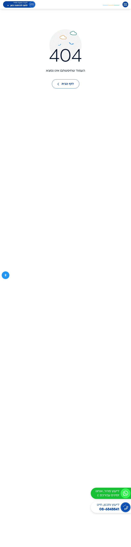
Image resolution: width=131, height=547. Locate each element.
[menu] (125, 4)
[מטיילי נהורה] (111, 4)
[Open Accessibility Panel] (5, 275)
